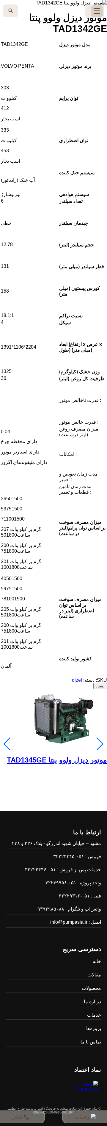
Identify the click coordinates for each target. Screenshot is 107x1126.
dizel (77, 680)
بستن (100, 686)
